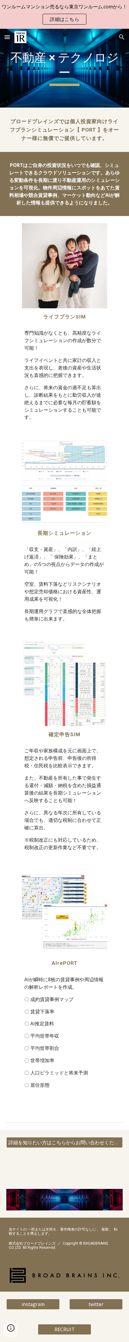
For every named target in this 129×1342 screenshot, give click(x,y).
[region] (64, 14)
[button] (7, 37)
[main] (64, 68)
